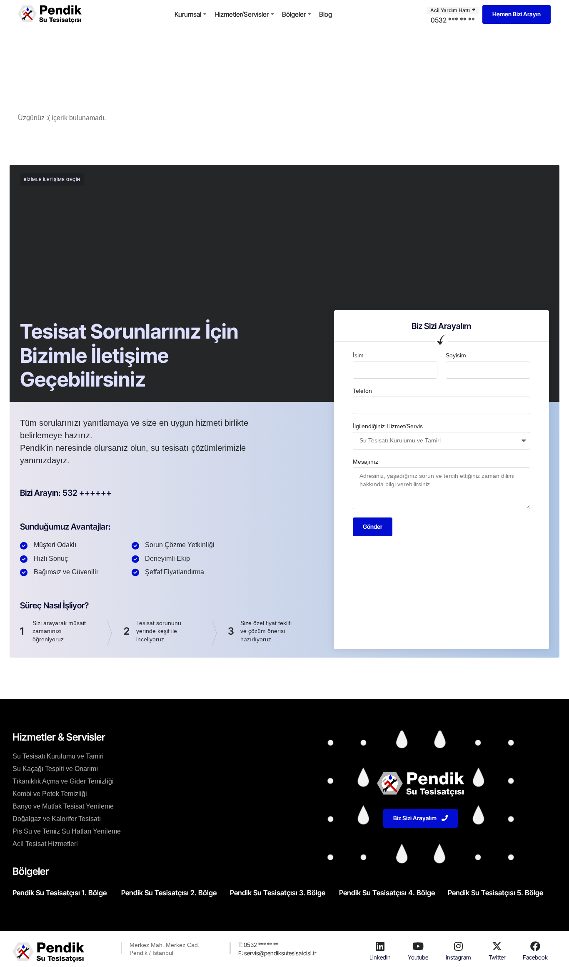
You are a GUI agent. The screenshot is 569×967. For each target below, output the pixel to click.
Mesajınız (365, 461)
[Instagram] (458, 946)
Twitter (497, 957)
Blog (325, 14)
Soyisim (456, 355)
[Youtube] (418, 946)
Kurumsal (188, 14)
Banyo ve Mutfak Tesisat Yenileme (63, 806)
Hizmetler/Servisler (242, 14)
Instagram (458, 957)
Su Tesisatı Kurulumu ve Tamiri (58, 756)
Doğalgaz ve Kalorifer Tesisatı (56, 818)
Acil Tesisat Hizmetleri (45, 843)
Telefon (362, 390)
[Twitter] (497, 946)
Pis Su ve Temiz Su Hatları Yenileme (66, 831)
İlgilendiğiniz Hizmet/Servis (388, 426)
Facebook (535, 957)
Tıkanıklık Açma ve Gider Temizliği (63, 781)
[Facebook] (535, 946)
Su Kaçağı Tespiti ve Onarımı (55, 768)
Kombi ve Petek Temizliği (49, 793)
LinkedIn (380, 957)
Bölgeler (294, 14)
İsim (358, 355)
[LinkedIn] (380, 946)
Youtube (418, 957)
